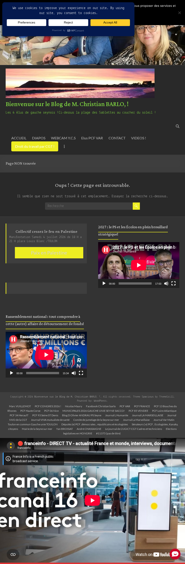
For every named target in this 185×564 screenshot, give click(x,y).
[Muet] (74, 373)
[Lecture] (11, 373)
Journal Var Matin (163, 419)
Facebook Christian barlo (101, 406)
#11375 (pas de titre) (108, 433)
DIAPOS (38, 138)
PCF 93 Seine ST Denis (45, 415)
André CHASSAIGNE (89, 429)
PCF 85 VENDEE (138, 410)
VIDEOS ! (138, 138)
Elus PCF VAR (92, 138)
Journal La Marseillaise (136, 419)
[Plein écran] (81, 373)
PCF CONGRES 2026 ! (48, 406)
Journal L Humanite (116, 415)
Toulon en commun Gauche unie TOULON (33, 424)
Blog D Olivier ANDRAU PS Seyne (81, 415)
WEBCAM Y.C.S (63, 138)
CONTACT (117, 138)
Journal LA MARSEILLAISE (147, 415)
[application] (46, 355)
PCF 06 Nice (51, 410)
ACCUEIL (18, 138)
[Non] (179, 12)
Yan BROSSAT (64, 429)
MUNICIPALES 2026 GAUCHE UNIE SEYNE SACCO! (93, 410)
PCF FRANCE (142, 406)
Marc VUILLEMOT (20, 406)
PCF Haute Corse (30, 410)
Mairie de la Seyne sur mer (37, 429)
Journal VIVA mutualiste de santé (50, 419)
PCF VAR (125, 406)
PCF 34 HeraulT (19, 415)
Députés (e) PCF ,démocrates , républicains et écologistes (94, 424)
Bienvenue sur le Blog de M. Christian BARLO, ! (67, 104)
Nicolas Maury (73, 406)
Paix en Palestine (49, 253)
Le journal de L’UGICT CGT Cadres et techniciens (133, 429)
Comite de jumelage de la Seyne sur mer (96, 419)
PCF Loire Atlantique (164, 410)
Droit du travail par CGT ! (34, 146)
